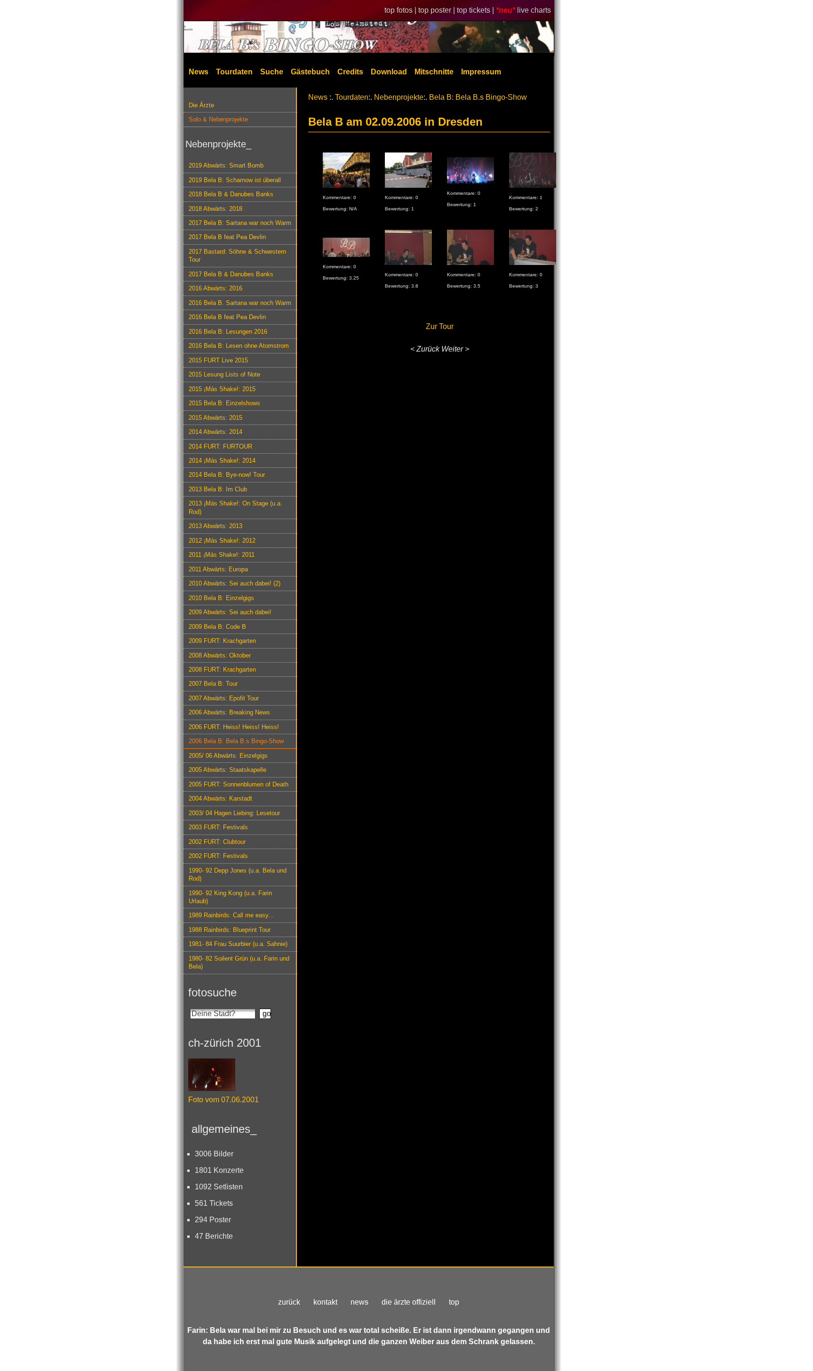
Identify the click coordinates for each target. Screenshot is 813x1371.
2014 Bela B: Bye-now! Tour (227, 474)
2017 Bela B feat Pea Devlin (227, 237)
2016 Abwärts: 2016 (215, 288)
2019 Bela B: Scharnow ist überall (235, 180)
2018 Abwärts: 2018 (215, 208)
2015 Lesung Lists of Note (224, 374)
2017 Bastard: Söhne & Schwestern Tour (237, 255)
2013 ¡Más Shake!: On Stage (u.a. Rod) (235, 507)
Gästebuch (310, 72)
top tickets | (476, 10)
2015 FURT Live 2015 (218, 360)
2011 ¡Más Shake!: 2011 (222, 554)
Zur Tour (440, 326)
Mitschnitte (434, 72)
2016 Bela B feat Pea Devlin (227, 317)
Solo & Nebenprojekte (218, 119)
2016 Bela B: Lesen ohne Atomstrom (239, 345)
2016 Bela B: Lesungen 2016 (228, 331)
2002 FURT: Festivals (218, 855)
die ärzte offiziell (409, 1302)
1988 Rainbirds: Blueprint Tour (230, 929)
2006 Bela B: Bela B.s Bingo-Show (236, 741)
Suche (271, 72)
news (359, 1302)
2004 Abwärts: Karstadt (220, 798)
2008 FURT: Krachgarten (222, 669)
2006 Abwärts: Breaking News (229, 712)
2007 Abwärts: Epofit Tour (224, 698)
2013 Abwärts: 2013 (215, 525)
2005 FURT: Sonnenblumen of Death (238, 784)
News (198, 72)
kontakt (325, 1302)
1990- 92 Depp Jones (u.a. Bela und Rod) (238, 874)
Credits (350, 72)
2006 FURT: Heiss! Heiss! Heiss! (234, 726)
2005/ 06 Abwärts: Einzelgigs (228, 755)
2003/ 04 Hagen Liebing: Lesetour (234, 813)
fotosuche (212, 992)
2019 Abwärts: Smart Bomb (226, 165)
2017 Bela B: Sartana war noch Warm (240, 222)
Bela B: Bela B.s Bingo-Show (478, 97)
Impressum (481, 72)
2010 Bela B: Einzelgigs (221, 597)
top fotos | (401, 10)
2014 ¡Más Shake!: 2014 (222, 460)
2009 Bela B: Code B (217, 626)
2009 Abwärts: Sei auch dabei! (230, 612)
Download (389, 72)
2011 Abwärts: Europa (218, 569)
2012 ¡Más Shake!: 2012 (222, 540)
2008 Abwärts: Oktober (220, 655)
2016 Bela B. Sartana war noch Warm (240, 302)
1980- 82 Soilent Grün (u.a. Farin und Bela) (239, 962)
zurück (289, 1302)
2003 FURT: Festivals (218, 827)
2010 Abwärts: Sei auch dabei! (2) (234, 583)
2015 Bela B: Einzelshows (224, 403)
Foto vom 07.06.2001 (223, 1100)
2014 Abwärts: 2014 (215, 431)
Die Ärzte (201, 105)
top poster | (437, 10)
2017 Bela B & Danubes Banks (231, 274)
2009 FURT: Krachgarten (222, 640)
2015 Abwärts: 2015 (215, 417)
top (454, 1302)
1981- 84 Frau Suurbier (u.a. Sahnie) (238, 943)
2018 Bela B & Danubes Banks (231, 194)
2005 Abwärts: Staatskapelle (227, 769)
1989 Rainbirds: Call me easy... (231, 915)
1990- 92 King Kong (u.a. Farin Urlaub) (230, 897)
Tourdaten (234, 72)
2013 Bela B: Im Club (218, 489)
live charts (534, 10)
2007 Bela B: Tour (213, 683)
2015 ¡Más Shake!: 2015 (222, 389)
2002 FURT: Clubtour (217, 841)
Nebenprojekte (398, 97)
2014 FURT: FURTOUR (220, 446)
